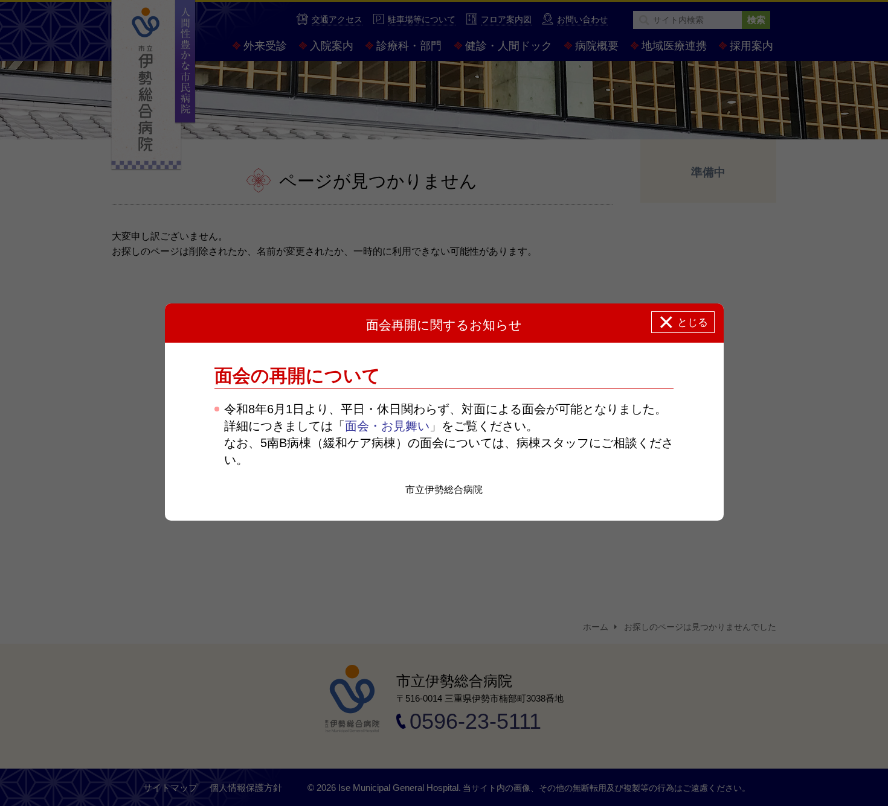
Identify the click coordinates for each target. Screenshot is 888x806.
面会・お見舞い (387, 426)
